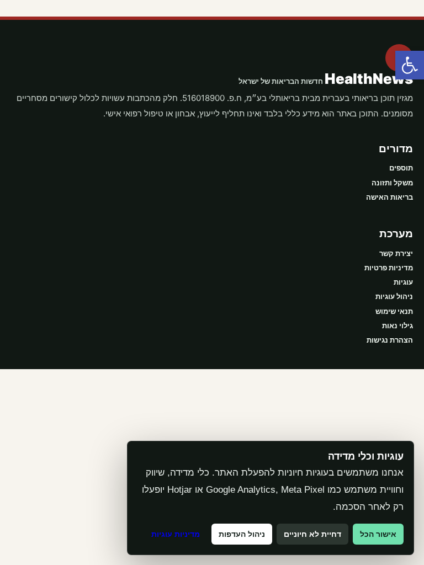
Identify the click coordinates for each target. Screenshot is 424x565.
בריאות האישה (389, 197)
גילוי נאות (397, 325)
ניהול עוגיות (394, 296)
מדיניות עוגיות (175, 534)
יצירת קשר (396, 253)
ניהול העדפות (242, 534)
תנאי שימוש (394, 311)
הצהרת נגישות (390, 339)
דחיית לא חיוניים (312, 534)
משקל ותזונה (392, 182)
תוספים (401, 167)
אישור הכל (378, 534)
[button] (409, 65)
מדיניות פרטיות (388, 267)
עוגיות (403, 282)
